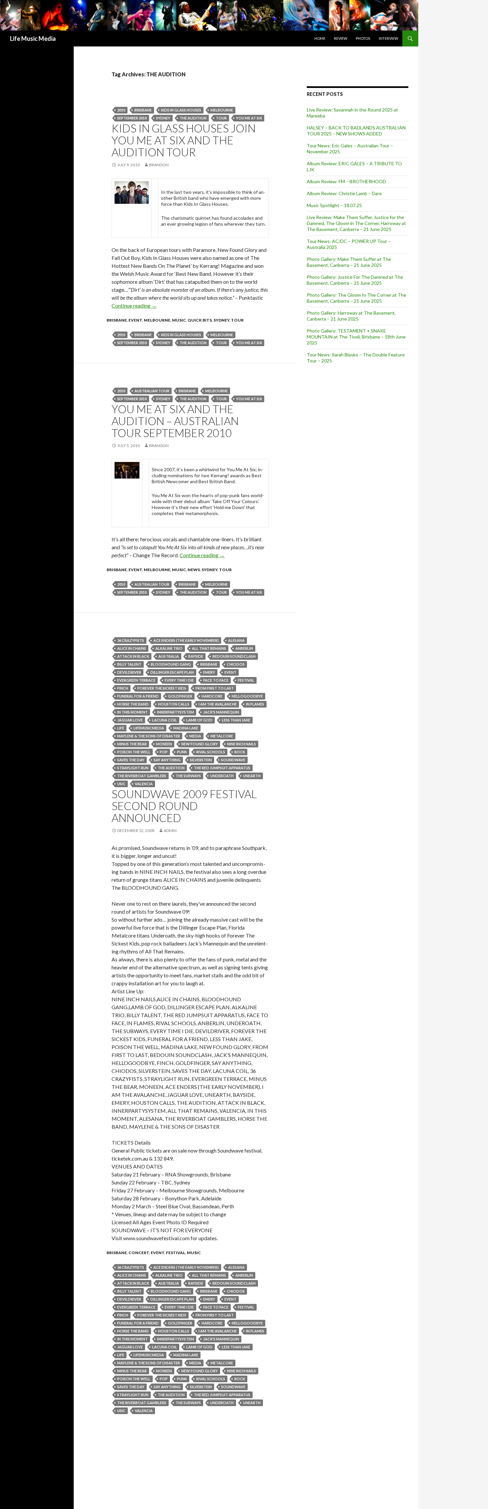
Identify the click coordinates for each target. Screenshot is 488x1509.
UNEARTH (252, 776)
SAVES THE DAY (130, 760)
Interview (388, 38)
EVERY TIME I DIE (179, 680)
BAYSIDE (195, 656)
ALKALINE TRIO (169, 648)
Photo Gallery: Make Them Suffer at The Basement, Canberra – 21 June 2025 (349, 262)
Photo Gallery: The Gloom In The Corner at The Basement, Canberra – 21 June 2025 (356, 298)
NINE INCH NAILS (241, 744)
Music (179, 320)
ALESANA (236, 640)
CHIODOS (236, 664)
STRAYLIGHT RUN (132, 768)
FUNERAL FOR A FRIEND (138, 696)
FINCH (122, 688)
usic (121, 784)
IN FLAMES (255, 704)
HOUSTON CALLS (173, 704)
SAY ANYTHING (167, 760)
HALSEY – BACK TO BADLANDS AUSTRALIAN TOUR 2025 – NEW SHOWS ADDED (356, 130)
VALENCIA (144, 784)
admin (170, 830)
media (195, 736)
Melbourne (221, 110)
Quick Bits (200, 320)
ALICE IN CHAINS (131, 648)
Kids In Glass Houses (181, 110)
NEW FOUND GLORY (199, 744)
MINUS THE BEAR (132, 744)
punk (182, 752)
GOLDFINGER (180, 696)
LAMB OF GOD (199, 720)
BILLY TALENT (129, 664)
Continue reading (134, 305)
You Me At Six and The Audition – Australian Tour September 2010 (175, 420)
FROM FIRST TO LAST (215, 688)
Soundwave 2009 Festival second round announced (184, 805)
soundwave (233, 760)
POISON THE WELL (133, 752)
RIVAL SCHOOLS (210, 752)
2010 (121, 110)
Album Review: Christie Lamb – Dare (344, 193)
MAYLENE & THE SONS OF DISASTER (148, 736)
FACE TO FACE (215, 680)
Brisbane (143, 110)
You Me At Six (249, 118)
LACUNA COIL (164, 720)
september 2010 (132, 118)
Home (319, 38)
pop (164, 752)
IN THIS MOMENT (132, 712)
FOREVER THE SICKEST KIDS (161, 688)
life (120, 728)
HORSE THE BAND (133, 704)
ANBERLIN (244, 648)
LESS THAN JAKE (236, 720)
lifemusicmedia (148, 728)
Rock (239, 752)
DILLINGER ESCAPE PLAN (172, 672)
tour (221, 118)
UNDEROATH (222, 776)
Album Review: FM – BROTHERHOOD (346, 181)
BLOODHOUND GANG (171, 664)
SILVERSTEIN (201, 760)
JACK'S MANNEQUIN (221, 712)
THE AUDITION (193, 118)
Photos (363, 38)
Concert (138, 1252)
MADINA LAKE (185, 728)
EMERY (209, 672)
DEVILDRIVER (129, 672)
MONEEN (164, 744)
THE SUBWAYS (188, 776)
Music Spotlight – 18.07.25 (334, 205)
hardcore (212, 696)
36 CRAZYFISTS (130, 640)
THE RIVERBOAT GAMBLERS (141, 776)
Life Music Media (33, 38)
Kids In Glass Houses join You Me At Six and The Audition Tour (184, 140)
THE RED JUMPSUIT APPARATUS (222, 768)
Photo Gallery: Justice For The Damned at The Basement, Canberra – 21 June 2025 (355, 280)
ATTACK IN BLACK (133, 656)
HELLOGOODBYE (247, 696)
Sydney (163, 118)
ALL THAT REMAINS (209, 648)
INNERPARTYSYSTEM (175, 712)
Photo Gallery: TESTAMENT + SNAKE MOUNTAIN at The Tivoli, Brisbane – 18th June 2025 (356, 336)
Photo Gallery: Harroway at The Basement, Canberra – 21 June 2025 (351, 316)
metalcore (221, 736)
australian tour (151, 391)
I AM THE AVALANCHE (218, 704)
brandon (159, 164)
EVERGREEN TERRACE (136, 680)
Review (340, 38)
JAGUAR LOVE (130, 720)
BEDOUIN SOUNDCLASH (234, 656)
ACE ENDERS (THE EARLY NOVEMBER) (186, 640)
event (135, 320)
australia (168, 656)
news (194, 569)
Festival (246, 680)
